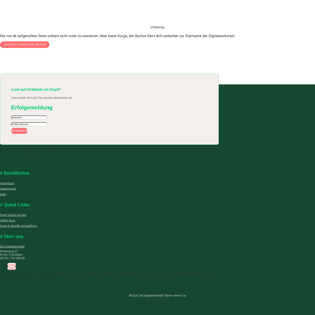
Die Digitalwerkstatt (12, 246)
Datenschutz (8, 188)
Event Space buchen (13, 215)
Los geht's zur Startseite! (24, 44)
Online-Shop (7, 220)
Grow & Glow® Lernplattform (18, 226)
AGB (3, 194)
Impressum (7, 183)
